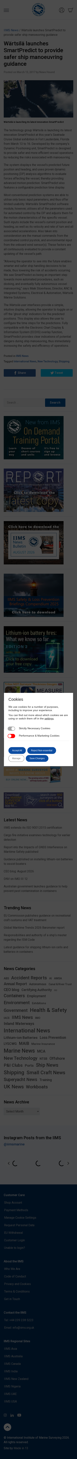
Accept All (17, 750)
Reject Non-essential (41, 750)
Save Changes (37, 758)
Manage (16, 758)
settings (49, 718)
